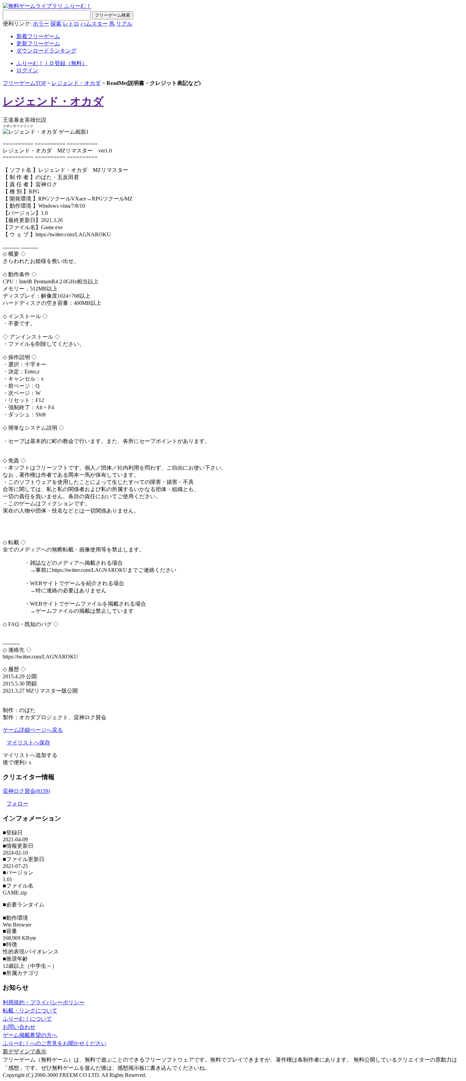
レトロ (71, 24)
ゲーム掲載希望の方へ (30, 1035)
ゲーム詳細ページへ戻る (33, 730)
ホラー (41, 24)
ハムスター (94, 24)
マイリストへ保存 (28, 742)
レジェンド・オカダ (76, 83)
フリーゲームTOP (24, 83)
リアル (124, 24)
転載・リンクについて (30, 1010)
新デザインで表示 (24, 1051)
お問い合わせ (19, 1027)
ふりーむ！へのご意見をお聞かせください (54, 1043)
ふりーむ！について (27, 1019)
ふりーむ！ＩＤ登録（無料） (51, 63)
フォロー (17, 803)
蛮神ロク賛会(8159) (26, 791)
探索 (55, 24)
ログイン (27, 70)
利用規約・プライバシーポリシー (44, 1002)
